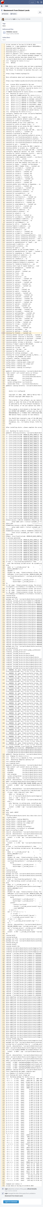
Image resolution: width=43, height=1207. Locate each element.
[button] (41, 2)
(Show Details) (31, 1189)
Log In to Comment (11, 1202)
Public (14, 14)
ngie (14, 19)
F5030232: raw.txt (11, 32)
